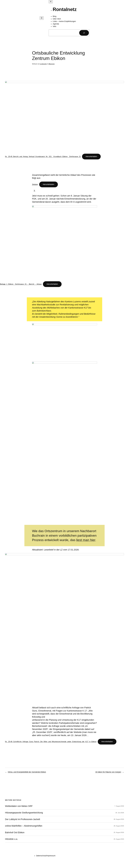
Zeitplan (35, 184)
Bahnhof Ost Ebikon (14, 832)
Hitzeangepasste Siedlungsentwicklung (24, 812)
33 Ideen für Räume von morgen (108, 772)
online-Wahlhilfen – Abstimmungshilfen (23, 826)
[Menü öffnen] (42, 18)
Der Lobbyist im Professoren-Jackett (22, 819)
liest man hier (85, 540)
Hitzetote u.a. (11, 839)
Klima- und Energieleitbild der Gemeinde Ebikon (27, 772)
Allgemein (51, 64)
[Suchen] (84, 33)
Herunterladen (91, 156)
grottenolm (43, 64)
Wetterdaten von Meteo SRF (19, 806)
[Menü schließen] (51, 1)
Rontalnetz (65, 9)
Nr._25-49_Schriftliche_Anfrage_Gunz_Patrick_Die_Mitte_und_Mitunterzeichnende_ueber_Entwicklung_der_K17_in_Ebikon (50, 742)
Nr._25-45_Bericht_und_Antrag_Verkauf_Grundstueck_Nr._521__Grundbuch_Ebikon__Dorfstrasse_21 (43, 156)
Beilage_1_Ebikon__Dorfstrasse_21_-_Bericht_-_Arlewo (21, 284)
